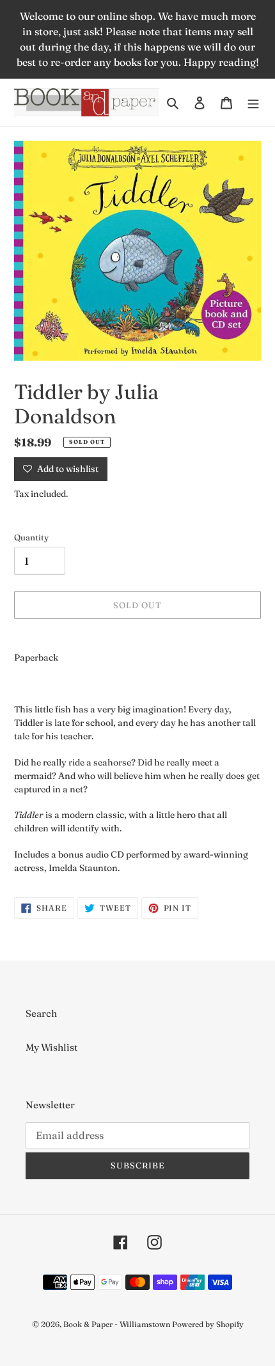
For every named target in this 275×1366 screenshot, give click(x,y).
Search (41, 1013)
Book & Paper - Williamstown (116, 1324)
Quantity (31, 537)
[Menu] (253, 102)
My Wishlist (51, 1047)
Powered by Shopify (208, 1324)
